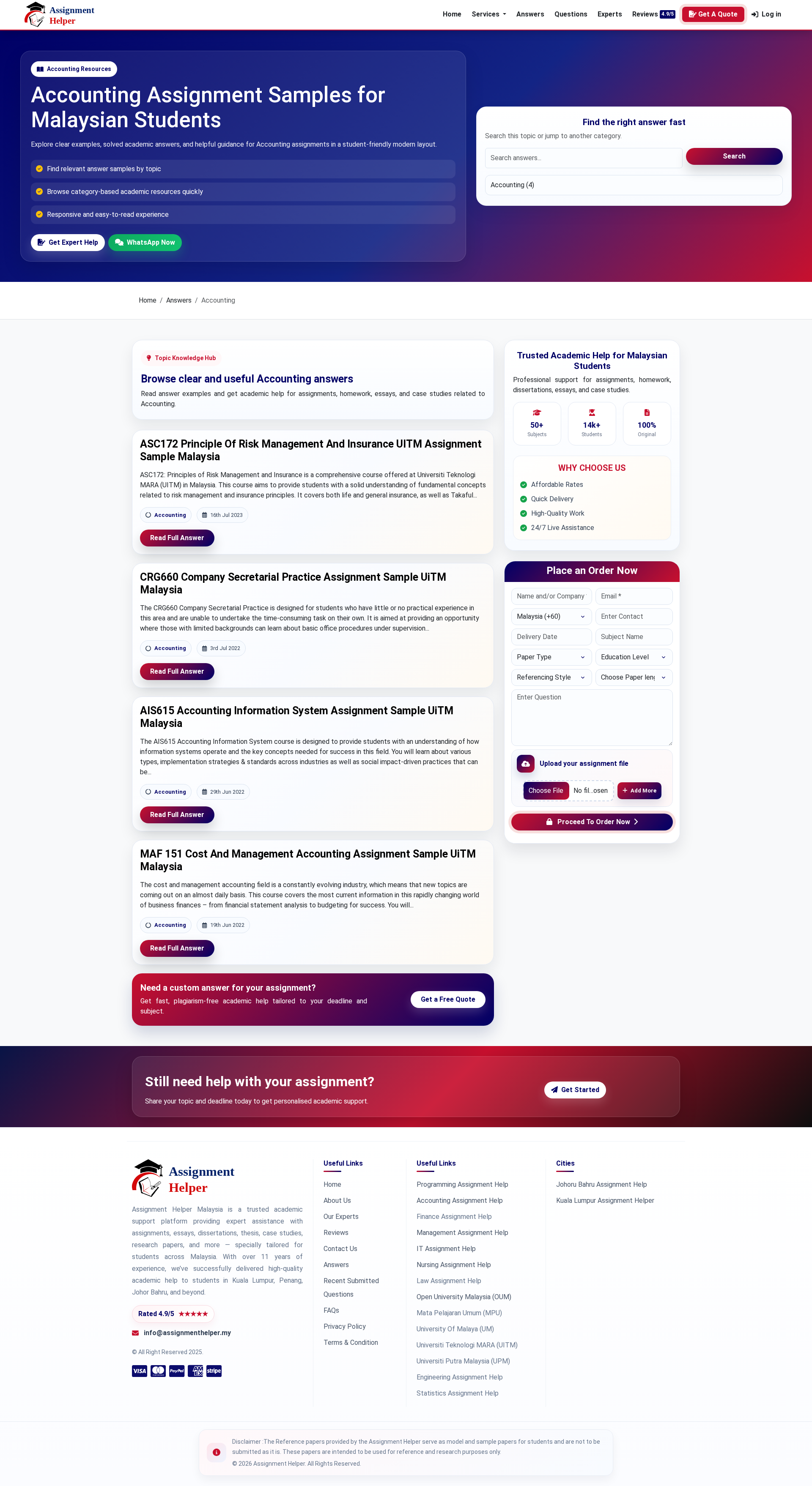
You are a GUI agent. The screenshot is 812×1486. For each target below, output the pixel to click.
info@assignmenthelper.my (187, 1333)
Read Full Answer (177, 538)
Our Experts (341, 1217)
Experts (610, 14)
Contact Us (340, 1249)
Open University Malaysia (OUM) (464, 1297)
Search (734, 156)
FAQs (331, 1310)
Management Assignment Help (462, 1233)
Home (452, 14)
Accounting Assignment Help (460, 1200)
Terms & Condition (351, 1342)
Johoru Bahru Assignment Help (601, 1184)
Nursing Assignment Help (454, 1265)
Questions (570, 14)
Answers (530, 14)
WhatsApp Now (151, 242)
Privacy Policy (345, 1326)
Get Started (580, 1090)
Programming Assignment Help (462, 1184)
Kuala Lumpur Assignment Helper (605, 1200)
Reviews (645, 14)
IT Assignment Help (446, 1249)
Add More (643, 790)
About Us (337, 1200)
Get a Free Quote (448, 999)
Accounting (170, 515)
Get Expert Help (73, 242)
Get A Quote (718, 14)
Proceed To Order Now (594, 822)
